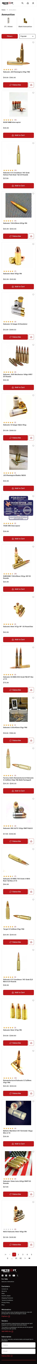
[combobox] (27, 36)
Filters (9, 36)
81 (16, 1258)
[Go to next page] (25, 1258)
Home (3, 10)
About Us (4, 1291)
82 (21, 1258)
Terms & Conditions (7, 1300)
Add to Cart (20, 135)
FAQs (3, 1293)
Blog (3, 1304)
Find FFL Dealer (6, 1295)
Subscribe (16, 85)
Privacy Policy (6, 1302)
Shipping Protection (7, 1298)
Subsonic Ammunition (8, 1281)
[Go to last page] (29, 1258)
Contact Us (5, 1289)
